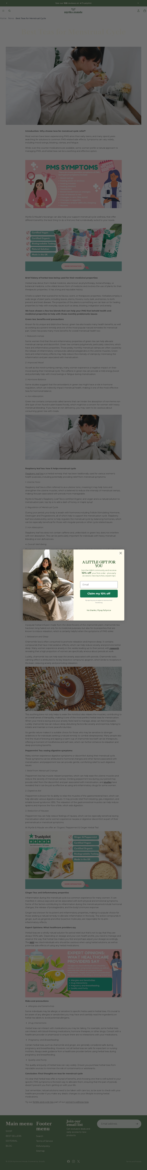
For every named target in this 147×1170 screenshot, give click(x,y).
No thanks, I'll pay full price (99, 610)
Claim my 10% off (98, 593)
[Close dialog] (120, 553)
